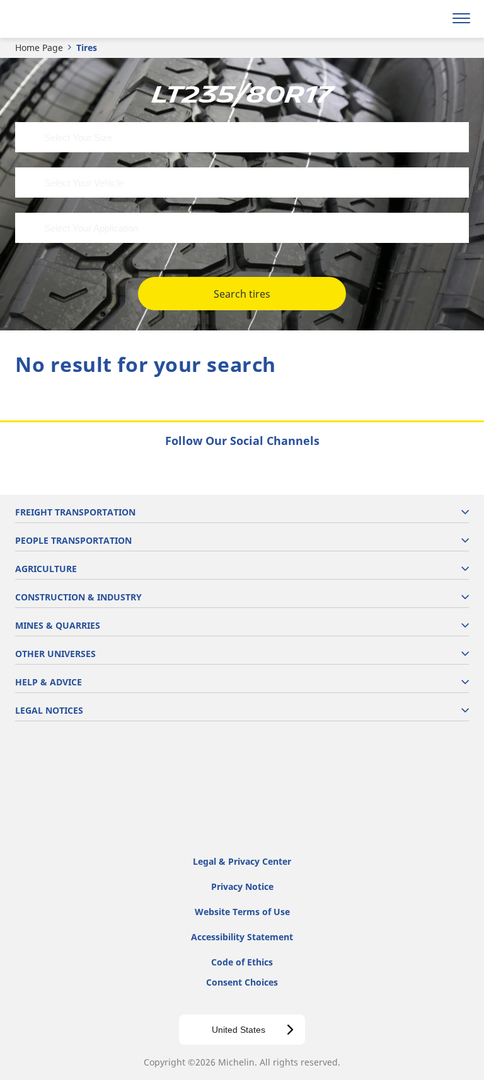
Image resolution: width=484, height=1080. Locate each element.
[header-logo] (59, 19)
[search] (431, 19)
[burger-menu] (461, 19)
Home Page (39, 47)
